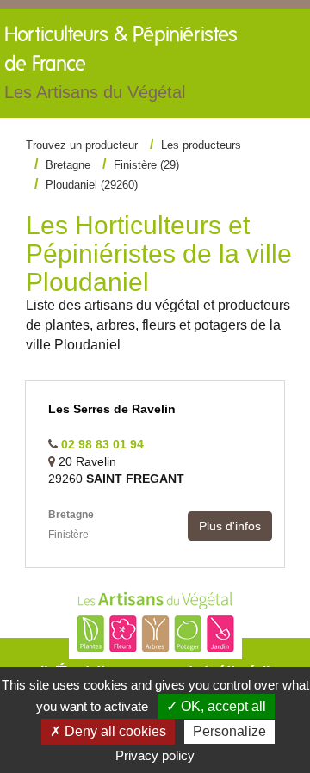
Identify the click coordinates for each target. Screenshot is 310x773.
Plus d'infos (230, 526)
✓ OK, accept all (216, 706)
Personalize (229, 731)
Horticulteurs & (121, 63)
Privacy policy (155, 755)
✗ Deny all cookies (108, 731)
